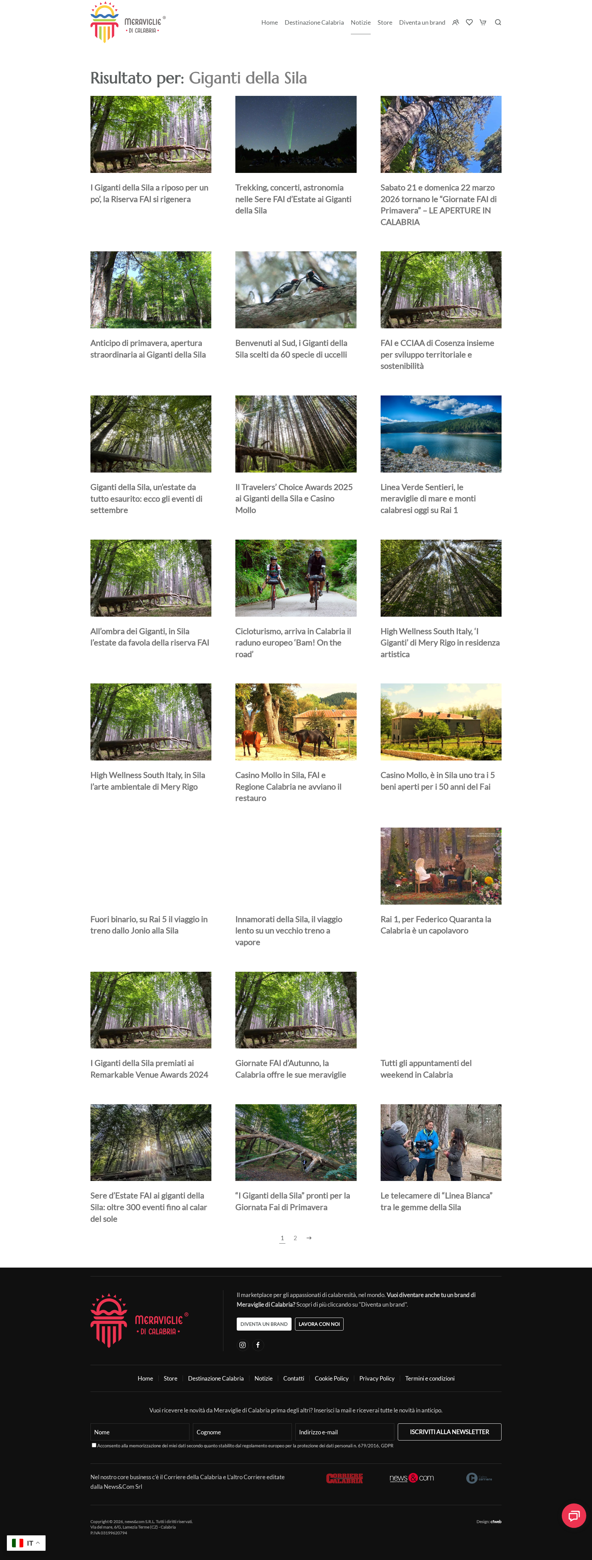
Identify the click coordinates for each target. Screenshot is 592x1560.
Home (269, 22)
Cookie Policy (332, 1378)
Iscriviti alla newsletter (449, 1431)
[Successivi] (309, 1238)
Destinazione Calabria (314, 22)
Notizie (361, 22)
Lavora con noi (319, 1324)
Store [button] (385, 22)
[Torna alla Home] (128, 22)
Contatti (293, 1378)
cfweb (496, 1521)
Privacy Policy (377, 1378)
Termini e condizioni (430, 1378)
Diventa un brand (422, 22)
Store (170, 1378)
